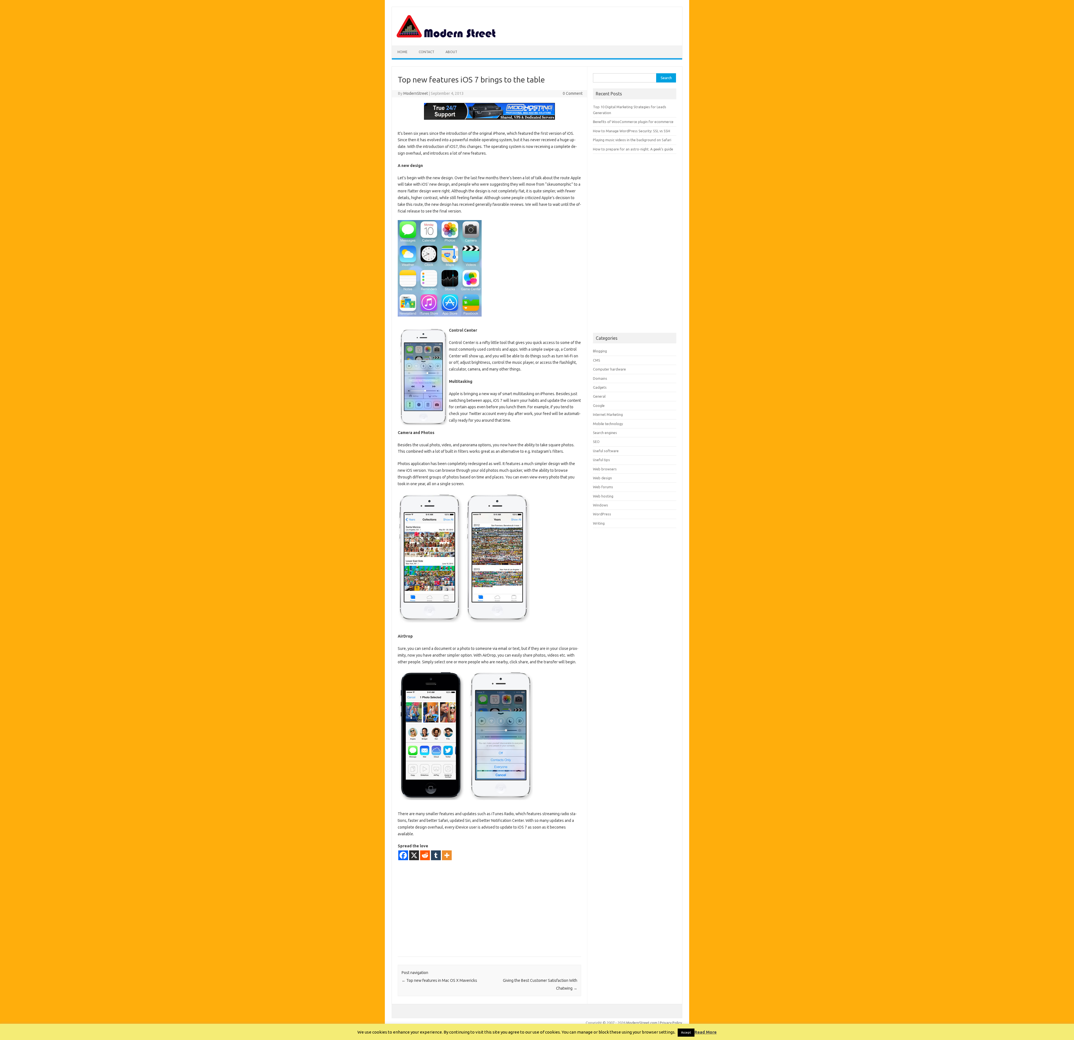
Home (402, 52)
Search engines (605, 433)
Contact (426, 52)
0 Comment (573, 93)
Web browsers (605, 469)
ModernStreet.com (641, 1023)
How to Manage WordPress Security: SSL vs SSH (631, 131)
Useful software (606, 451)
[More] (447, 855)
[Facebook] (403, 855)
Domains (600, 378)
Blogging (600, 351)
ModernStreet (415, 93)
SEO (596, 442)
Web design (602, 478)
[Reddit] (425, 855)
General (599, 396)
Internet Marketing (608, 414)
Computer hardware (609, 369)
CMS (596, 360)
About (451, 52)
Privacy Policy (671, 1023)
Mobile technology (608, 424)
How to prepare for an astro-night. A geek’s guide (633, 149)
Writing (599, 523)
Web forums (603, 487)
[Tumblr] (436, 855)
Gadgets (600, 387)
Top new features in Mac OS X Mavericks (439, 980)
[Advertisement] (489, 908)
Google (599, 405)
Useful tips (601, 460)
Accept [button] (686, 1032)
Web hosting (603, 496)
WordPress (602, 514)
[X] (414, 855)
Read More (705, 1032)
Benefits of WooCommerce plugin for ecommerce (633, 122)
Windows (600, 505)
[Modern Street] (446, 36)
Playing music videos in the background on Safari (632, 140)
